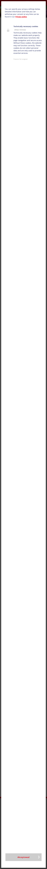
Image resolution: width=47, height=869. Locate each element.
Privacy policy (21, 17)
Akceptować (23, 857)
